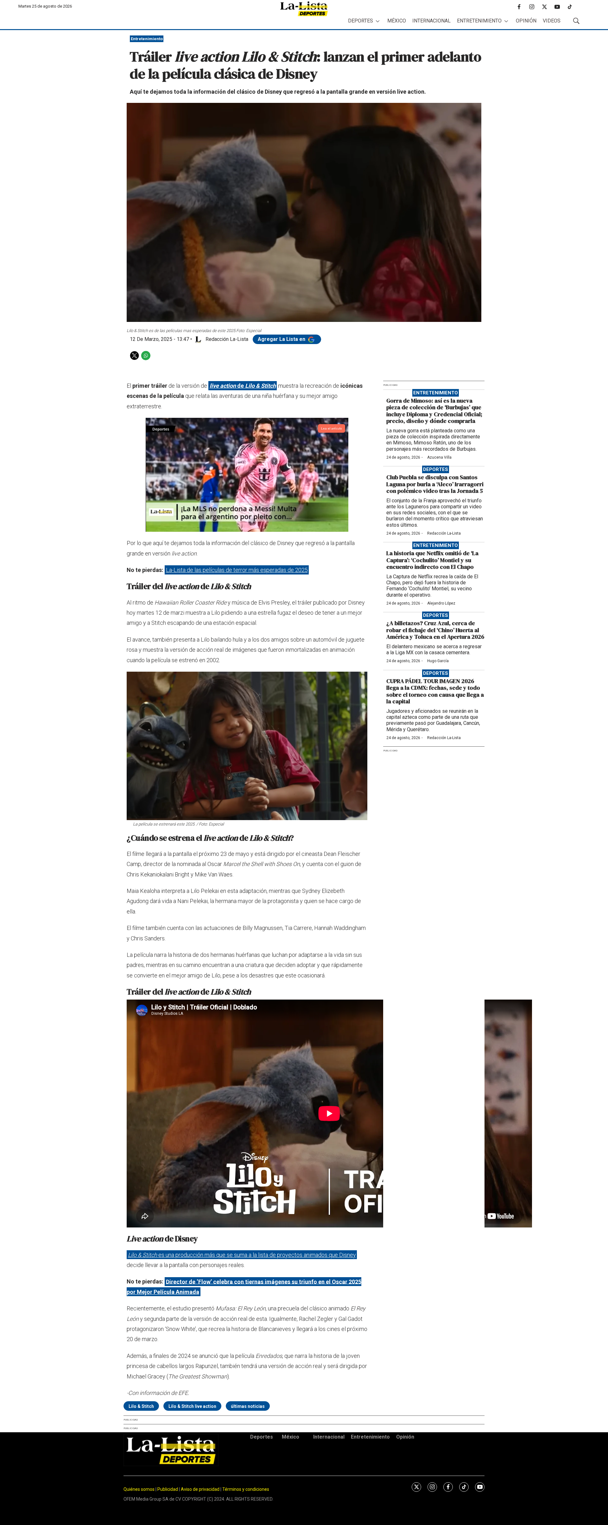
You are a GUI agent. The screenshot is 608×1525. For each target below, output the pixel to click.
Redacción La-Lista (444, 533)
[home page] (304, 8)
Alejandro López (441, 603)
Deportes (360, 21)
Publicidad (168, 1489)
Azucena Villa (439, 457)
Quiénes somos (139, 1489)
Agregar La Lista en (282, 339)
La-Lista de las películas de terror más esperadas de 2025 (237, 570)
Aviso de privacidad (200, 1489)
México (396, 21)
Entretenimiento (479, 21)
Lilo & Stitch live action (192, 1406)
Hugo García (438, 661)
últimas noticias (248, 1406)
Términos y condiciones (245, 1489)
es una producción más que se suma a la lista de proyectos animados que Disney (242, 1255)
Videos (551, 21)
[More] (377, 21)
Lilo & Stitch (141, 1406)
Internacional (431, 21)
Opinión (526, 21)
